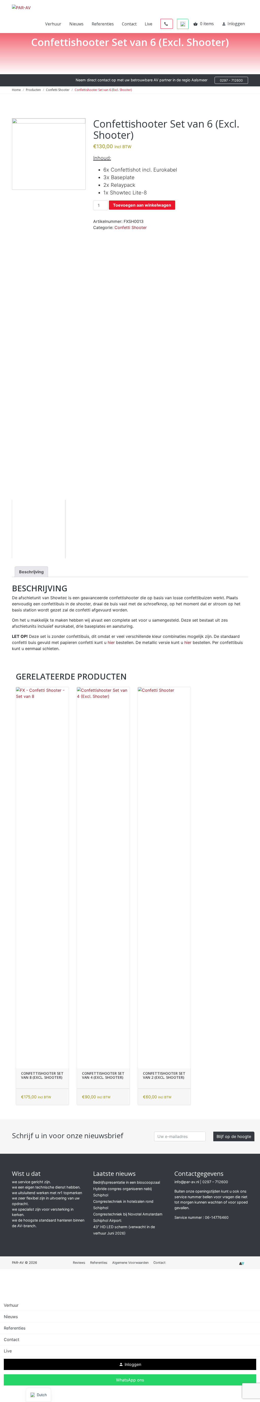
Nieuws (76, 24)
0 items (203, 23)
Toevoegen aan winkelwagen (142, 205)
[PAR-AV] (21, 7)
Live (148, 24)
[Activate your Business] (241, 1265)
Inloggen (233, 23)
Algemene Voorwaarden (130, 1263)
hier (111, 642)
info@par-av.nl (186, 1182)
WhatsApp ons (130, 1379)
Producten (33, 90)
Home (16, 90)
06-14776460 (217, 1217)
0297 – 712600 (215, 1182)
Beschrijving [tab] (31, 571)
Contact (129, 24)
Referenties (103, 24)
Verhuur (53, 24)
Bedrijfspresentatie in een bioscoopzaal (126, 1182)
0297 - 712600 (231, 80)
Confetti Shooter (58, 90)
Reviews (79, 1263)
